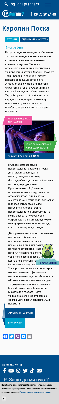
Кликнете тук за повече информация (35, 392)
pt (25, 4)
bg (13, 4)
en (19, 4)
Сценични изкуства (35, 39)
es (31, 4)
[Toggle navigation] (48, 5)
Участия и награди (20, 312)
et (37, 4)
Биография (15, 322)
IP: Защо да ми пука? (25, 380)
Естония (12, 39)
